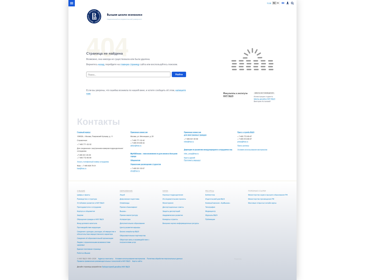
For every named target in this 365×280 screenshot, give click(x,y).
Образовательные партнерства (133, 235)
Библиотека (210, 194)
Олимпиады (124, 203)
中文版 (269, 3)
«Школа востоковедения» (264, 92)
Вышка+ (123, 211)
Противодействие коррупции (89, 227)
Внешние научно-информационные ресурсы (181, 223)
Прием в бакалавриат (128, 207)
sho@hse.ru (135, 171)
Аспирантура (125, 219)
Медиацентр (210, 211)
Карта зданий (189, 157)
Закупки (80, 215)
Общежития (135, 160)
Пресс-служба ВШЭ (245, 132)
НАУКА (165, 191)
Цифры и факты (83, 194)
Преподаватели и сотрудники (89, 207)
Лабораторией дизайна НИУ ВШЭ (116, 266)
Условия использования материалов (252, 149)
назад (101, 64)
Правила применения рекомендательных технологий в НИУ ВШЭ (103, 261)
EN (278, 3)
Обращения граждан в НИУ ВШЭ (90, 219)
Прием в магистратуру (129, 215)
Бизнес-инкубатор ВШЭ (129, 231)
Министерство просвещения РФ (261, 199)
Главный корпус (84, 132)
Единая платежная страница (89, 249)
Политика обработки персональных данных (164, 258)
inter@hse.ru (189, 141)
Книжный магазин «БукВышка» (217, 203)
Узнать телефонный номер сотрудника (93, 161)
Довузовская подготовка (129, 199)
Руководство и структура (87, 199)
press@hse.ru (242, 141)
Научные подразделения (173, 194)
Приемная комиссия (139, 132)
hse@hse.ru (81, 168)
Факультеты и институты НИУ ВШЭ (235, 95)
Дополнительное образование (132, 223)
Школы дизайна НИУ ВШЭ (264, 99)
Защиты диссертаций (171, 211)
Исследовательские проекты (174, 199)
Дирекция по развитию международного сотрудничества (208, 149)
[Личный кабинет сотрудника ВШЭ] (287, 3)
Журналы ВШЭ (211, 215)
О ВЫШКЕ (81, 191)
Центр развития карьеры (130, 227)
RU (274, 3)
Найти (179, 74)
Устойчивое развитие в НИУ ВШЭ (90, 203)
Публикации (210, 219)
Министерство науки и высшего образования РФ (268, 194)
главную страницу (129, 64)
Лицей (122, 194)
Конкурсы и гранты (170, 219)
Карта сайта (137, 261)
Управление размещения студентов (145, 164)
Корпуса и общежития (86, 211)
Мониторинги (168, 203)
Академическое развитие (173, 215)
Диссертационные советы (173, 207)
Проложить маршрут (192, 160)
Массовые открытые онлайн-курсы (262, 203)
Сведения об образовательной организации (95, 238)
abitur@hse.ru (135, 145)
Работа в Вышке (83, 253)
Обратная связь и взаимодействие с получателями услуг (134, 240)
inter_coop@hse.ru (191, 153)
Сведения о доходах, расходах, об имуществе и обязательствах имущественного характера (96, 232)
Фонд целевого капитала (87, 223)
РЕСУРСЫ (209, 191)
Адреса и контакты (105, 258)
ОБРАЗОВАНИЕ (126, 191)
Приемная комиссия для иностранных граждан (195, 133)
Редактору (238, 259)
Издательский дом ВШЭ (215, 199)
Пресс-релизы (243, 145)
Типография (210, 207)
